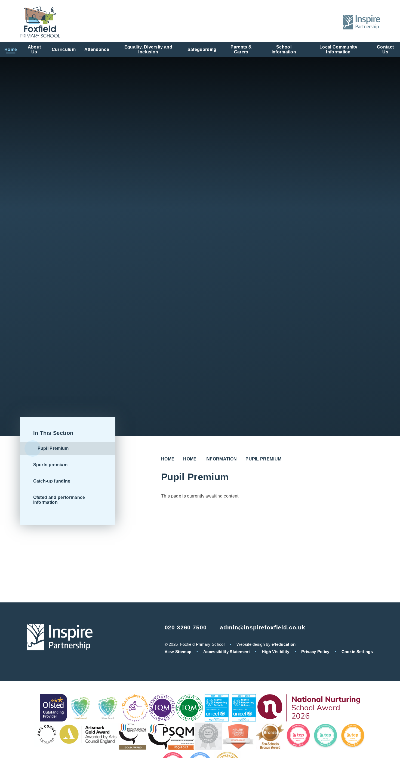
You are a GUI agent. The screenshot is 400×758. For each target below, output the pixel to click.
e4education (284, 644)
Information (221, 459)
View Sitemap (178, 651)
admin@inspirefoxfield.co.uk (262, 627)
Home (167, 459)
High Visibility (276, 651)
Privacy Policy (315, 651)
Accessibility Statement (226, 651)
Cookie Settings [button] (357, 651)
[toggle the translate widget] (318, 22)
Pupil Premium (263, 459)
